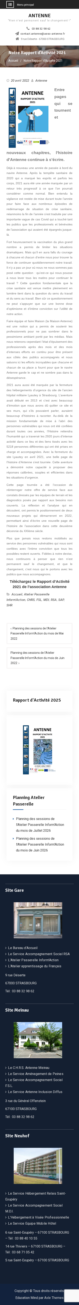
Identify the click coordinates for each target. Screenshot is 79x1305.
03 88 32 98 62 (41, 29)
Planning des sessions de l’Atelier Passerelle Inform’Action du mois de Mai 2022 (37, 633)
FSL (39, 600)
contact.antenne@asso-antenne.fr (42, 34)
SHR (10, 605)
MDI (46, 600)
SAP (61, 600)
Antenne (41, 80)
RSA (54, 600)
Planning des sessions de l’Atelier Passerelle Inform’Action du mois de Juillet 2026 (40, 825)
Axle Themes (54, 1298)
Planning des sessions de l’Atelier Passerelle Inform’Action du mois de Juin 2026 (40, 844)
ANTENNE (39, 15)
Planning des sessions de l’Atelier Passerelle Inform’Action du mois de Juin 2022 (37, 658)
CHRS (31, 600)
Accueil (17, 594)
